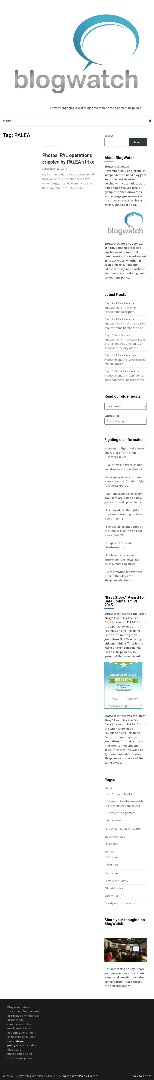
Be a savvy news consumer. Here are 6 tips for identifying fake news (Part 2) (125, 481)
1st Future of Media (119, 794)
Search (109, 135)
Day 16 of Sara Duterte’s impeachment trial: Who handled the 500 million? (125, 359)
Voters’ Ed (111, 896)
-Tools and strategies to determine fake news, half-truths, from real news (123, 559)
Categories (112, 415)
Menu (7, 120)
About (108, 788)
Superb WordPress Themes (80, 1076)
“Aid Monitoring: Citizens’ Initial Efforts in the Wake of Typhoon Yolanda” (123, 750)
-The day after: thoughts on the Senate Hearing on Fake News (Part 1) (123, 514)
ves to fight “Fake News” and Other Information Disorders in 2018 (125, 452)
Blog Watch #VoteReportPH (122, 829)
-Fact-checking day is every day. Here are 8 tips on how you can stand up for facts (123, 498)
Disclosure (111, 873)
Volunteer (112, 864)
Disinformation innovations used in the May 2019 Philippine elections (123, 576)
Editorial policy (113, 888)
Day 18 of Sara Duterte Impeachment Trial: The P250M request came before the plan (124, 323)
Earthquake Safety (116, 881)
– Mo (108, 448)
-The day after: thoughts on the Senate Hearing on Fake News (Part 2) (123, 531)
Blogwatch (111, 844)
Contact (109, 851)
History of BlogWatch (120, 813)
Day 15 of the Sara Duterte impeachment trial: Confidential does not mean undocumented (124, 375)
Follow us (112, 857)
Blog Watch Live (114, 836)
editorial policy (114, 269)
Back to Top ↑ (141, 1076)
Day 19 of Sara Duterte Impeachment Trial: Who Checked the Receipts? (120, 307)
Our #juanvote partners (119, 903)
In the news (114, 820)
